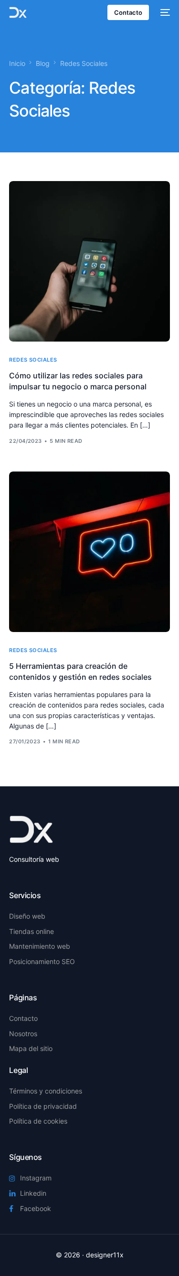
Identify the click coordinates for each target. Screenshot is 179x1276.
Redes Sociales (33, 360)
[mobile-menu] (164, 12)
